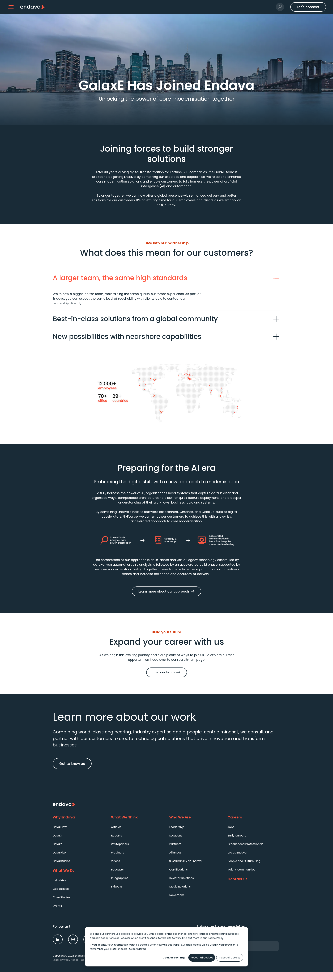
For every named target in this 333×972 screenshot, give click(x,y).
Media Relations (180, 887)
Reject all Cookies (229, 957)
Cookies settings (174, 957)
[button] (11, 7)
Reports (116, 836)
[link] (58, 939)
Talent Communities (241, 870)
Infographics (119, 878)
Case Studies (61, 897)
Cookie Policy (215, 938)
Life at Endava (237, 853)
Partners (175, 844)
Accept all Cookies (202, 957)
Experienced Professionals (245, 844)
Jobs (231, 827)
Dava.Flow (60, 827)
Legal (56, 960)
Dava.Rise (59, 853)
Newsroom (176, 895)
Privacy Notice (70, 960)
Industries (59, 880)
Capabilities (61, 889)
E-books (116, 887)
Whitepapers (120, 844)
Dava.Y (57, 844)
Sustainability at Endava (185, 861)
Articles (116, 827)
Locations (175, 836)
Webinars (117, 853)
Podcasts (117, 870)
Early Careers (237, 836)
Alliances (175, 853)
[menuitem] (79, 827)
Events (57, 906)
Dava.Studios (61, 861)
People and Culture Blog (244, 861)
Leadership (176, 827)
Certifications (178, 870)
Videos (115, 861)
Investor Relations (181, 878)
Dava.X (57, 836)
